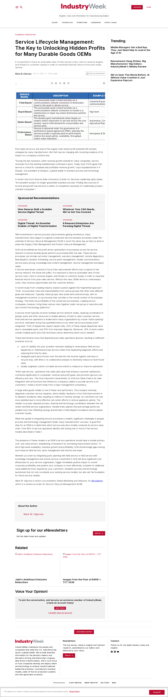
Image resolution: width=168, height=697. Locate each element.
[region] (84, 692)
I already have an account (60, 613)
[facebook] (52, 83)
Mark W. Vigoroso (23, 73)
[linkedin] (56, 83)
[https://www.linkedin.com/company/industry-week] (115, 652)
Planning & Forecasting (25, 35)
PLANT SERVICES (75, 683)
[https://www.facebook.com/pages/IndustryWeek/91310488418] (112, 652)
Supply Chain (110, 22)
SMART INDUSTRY (91, 683)
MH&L (114, 683)
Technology (67, 22)
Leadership (96, 22)
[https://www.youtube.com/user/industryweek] (118, 652)
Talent (55, 22)
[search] (21, 7)
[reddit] (64, 83)
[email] (68, 83)
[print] (104, 83)
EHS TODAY (105, 683)
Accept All (156, 692)
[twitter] (60, 83)
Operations (82, 22)
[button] (17, 7)
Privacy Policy (74, 691)
